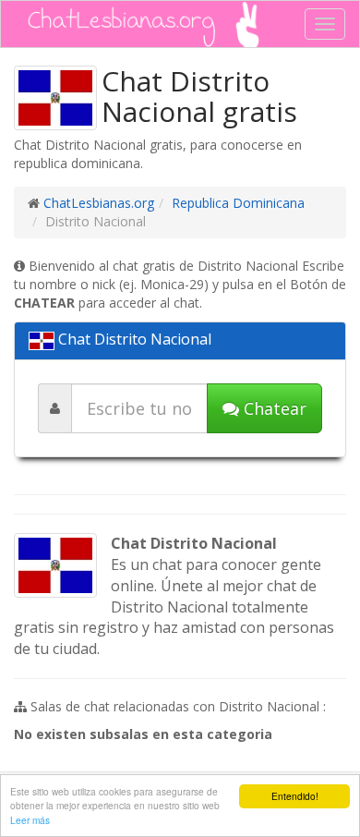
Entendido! (294, 796)
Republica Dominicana (238, 203)
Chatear (272, 408)
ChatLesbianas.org (98, 203)
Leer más (30, 820)
